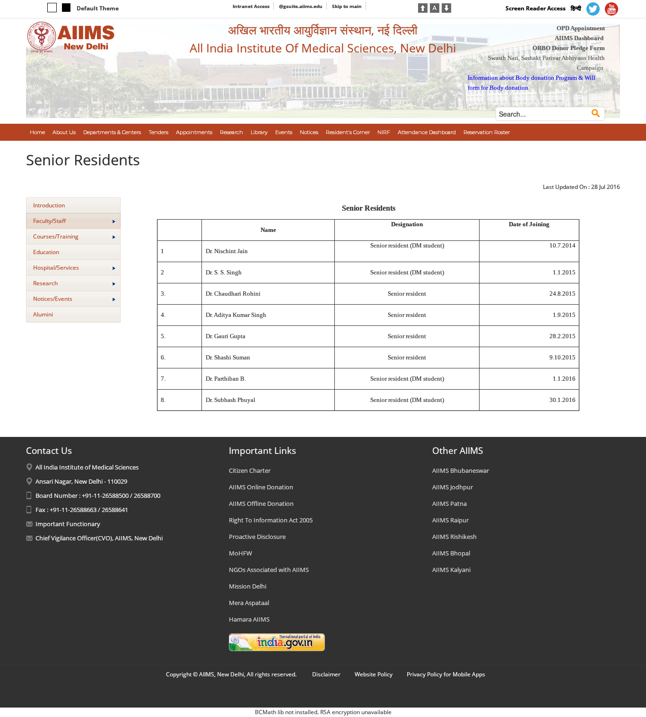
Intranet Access (251, 6)
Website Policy (374, 674)
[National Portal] (277, 642)
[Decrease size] (446, 7)
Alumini (43, 314)
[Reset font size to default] (434, 7)
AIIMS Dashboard (579, 38)
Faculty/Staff (49, 221)
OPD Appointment (581, 28)
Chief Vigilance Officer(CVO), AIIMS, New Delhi (99, 538)
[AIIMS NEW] (71, 37)
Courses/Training (56, 236)
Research (45, 283)
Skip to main (347, 6)
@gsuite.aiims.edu (301, 6)
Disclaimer (326, 674)
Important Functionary (67, 524)
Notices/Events (52, 299)
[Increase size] (423, 7)
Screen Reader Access (536, 8)
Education (46, 252)
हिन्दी (576, 8)
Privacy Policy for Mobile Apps (446, 674)
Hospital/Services (56, 268)
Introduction (49, 205)
